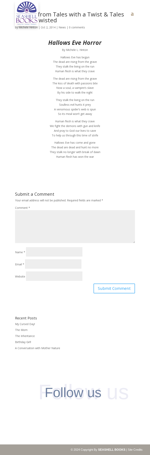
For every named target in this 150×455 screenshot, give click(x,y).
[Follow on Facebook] (52, 410)
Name (20, 252)
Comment (22, 208)
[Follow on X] (82, 410)
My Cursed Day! (25, 324)
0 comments (77, 27)
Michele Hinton (28, 27)
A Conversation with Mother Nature (37, 348)
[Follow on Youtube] (97, 410)
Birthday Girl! (23, 342)
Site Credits (135, 449)
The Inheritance (25, 336)
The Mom (21, 330)
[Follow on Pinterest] (67, 410)
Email (19, 264)
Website (20, 276)
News (62, 27)
